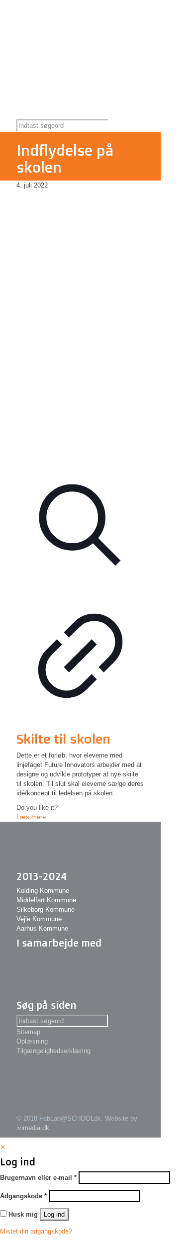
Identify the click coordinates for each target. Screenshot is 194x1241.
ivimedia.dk (32, 1128)
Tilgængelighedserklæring (53, 1050)
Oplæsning (32, 1041)
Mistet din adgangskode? (36, 1231)
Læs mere (31, 817)
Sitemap (28, 1032)
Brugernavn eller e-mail (38, 1177)
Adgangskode (23, 1196)
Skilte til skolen (63, 738)
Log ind (54, 1214)
